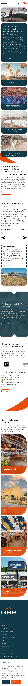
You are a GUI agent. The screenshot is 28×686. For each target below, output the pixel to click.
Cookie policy (5, 646)
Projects (3, 634)
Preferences (15, 682)
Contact (3, 643)
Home (3, 625)
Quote (3, 640)
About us (4, 628)
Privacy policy (5, 649)
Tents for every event (7, 637)
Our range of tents (7, 631)
